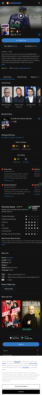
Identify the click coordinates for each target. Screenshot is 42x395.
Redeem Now (8, 289)
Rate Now (26, 162)
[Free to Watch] (31, 313)
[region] (21, 375)
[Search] (39, 3)
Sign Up (21, 344)
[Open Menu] (3, 3)
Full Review (7, 180)
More (3, 64)
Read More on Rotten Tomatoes (12, 137)
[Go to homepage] (14, 3)
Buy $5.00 (31, 46)
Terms (4, 363)
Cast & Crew (7, 77)
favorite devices (24, 68)
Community (16, 162)
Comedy (10, 258)
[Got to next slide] (40, 97)
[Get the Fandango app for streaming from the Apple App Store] (14, 338)
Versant (17, 361)
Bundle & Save (22, 77)
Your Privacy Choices (21, 386)
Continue (21, 392)
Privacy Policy (33, 363)
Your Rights (25, 367)
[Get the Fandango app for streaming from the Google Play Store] (27, 338)
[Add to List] (39, 35)
